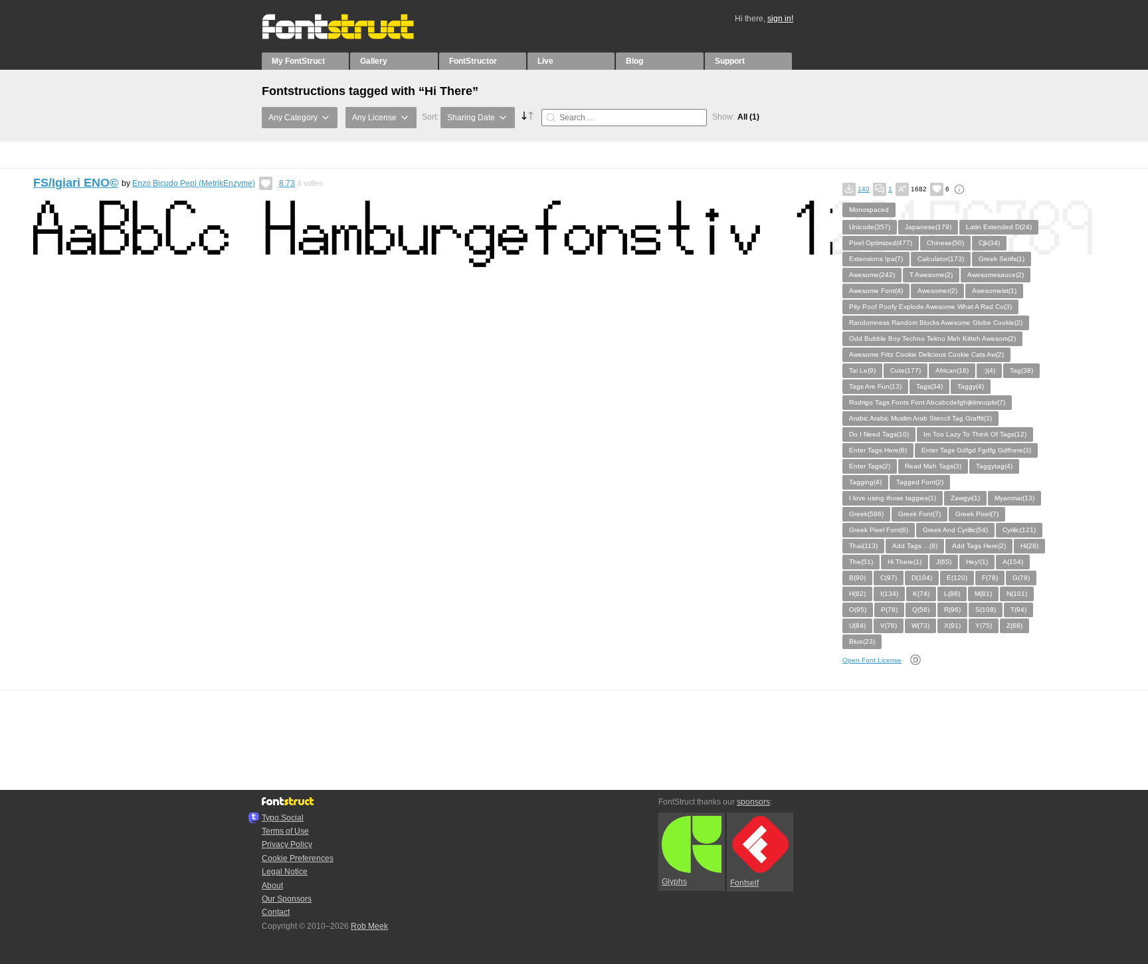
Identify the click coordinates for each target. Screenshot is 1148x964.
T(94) (1018, 609)
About (272, 885)
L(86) (952, 593)
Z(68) (1014, 625)
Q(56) (920, 609)
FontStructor (473, 61)
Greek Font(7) (919, 514)
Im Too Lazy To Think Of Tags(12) (974, 434)
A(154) (1013, 561)
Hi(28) (1029, 545)
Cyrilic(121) (1019, 529)
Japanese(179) (928, 227)
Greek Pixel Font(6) (878, 529)
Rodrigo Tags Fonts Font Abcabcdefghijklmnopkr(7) (927, 402)
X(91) (952, 625)
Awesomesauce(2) (995, 274)
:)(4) (989, 370)
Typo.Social (283, 817)
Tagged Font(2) (919, 482)
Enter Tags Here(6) (878, 450)
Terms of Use (285, 831)
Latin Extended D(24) (999, 227)
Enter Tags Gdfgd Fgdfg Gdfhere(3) (976, 450)
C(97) (888, 577)
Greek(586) (866, 514)
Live (545, 61)
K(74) (921, 593)
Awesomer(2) (937, 290)
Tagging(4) (865, 482)
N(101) (1016, 593)
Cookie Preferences (298, 858)
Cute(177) (905, 370)
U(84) (857, 625)
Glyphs (674, 881)
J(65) (943, 561)
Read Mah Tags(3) (933, 466)
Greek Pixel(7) (977, 514)
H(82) (857, 593)
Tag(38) (1021, 370)
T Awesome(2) (931, 274)
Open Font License (872, 660)
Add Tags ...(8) (914, 545)
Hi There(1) (904, 561)
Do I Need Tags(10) (879, 434)
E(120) (957, 577)
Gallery (373, 61)
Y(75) (983, 625)
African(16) (952, 370)
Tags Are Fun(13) (875, 386)
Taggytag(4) (994, 466)
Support (730, 61)
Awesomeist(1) (994, 290)
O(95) (857, 609)
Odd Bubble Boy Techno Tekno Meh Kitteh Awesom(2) (932, 338)
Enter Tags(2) (869, 466)
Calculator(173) (940, 258)
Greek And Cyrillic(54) (955, 529)
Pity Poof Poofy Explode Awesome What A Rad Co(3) (930, 306)
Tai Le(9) (862, 370)
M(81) (983, 593)
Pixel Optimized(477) (880, 242)
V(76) (888, 625)
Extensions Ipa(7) (876, 258)
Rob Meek (369, 926)
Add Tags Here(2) (979, 545)
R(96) (952, 609)
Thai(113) (863, 545)
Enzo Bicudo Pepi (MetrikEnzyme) (193, 183)
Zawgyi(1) (965, 498)
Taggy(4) (970, 386)
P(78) (889, 609)
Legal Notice (285, 871)
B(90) (857, 577)
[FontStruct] (352, 36)
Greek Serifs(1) (1001, 258)
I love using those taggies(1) (892, 498)
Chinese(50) (945, 242)
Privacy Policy (287, 844)
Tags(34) (929, 386)
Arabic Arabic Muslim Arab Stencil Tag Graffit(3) (920, 418)
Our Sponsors (287, 899)
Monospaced (869, 209)
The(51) (861, 561)
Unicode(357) (869, 227)
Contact (276, 912)
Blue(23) (862, 641)
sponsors (753, 802)
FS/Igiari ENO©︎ (75, 182)
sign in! (780, 18)
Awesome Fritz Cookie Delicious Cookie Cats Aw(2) (926, 354)
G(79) (1021, 577)
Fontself (744, 883)
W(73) (920, 625)
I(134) (889, 593)
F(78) (990, 577)
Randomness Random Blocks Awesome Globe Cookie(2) (935, 322)
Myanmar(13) (1014, 498)
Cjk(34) (989, 242)
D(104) (921, 577)
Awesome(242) (872, 274)
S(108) (985, 609)
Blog (634, 61)
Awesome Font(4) (876, 290)
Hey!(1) (977, 561)
